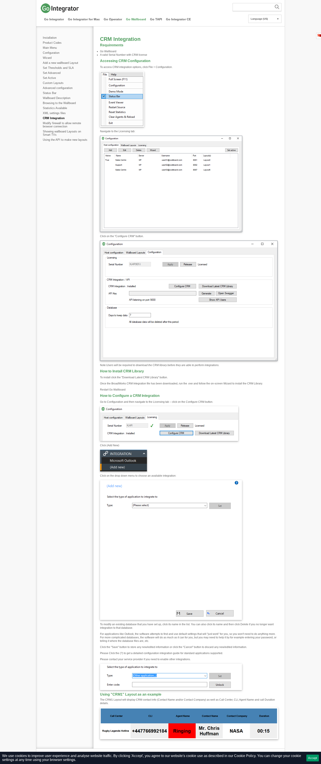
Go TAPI (156, 19)
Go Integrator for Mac (84, 19)
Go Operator (113, 19)
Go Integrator (54, 19)
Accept (312, 758)
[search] (257, 7)
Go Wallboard (136, 19)
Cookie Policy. (245, 756)
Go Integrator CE (178, 19)
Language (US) (265, 18)
